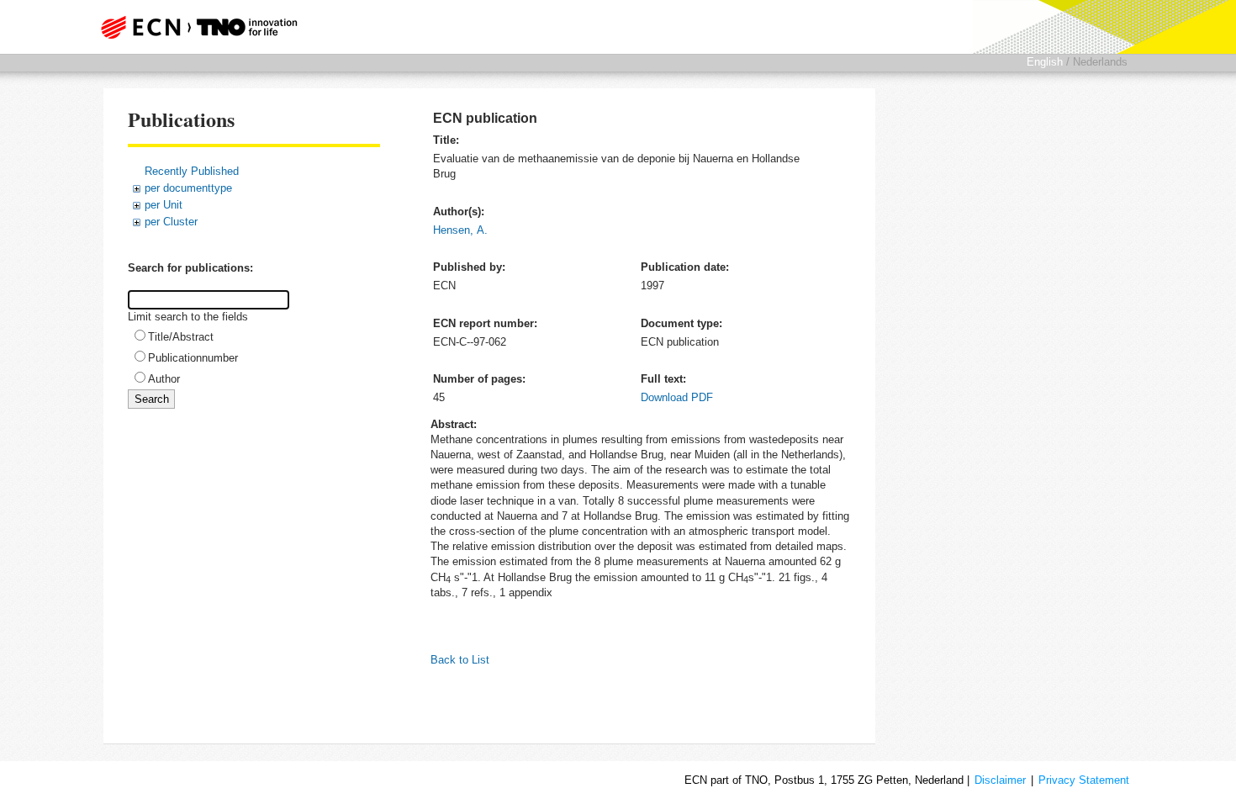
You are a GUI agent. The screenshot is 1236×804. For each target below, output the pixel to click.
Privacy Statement (1083, 780)
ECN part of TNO (193, 27)
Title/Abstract (181, 337)
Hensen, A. (460, 230)
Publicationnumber (193, 358)
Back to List (459, 659)
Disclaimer (1000, 780)
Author (164, 379)
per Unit (163, 204)
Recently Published (192, 171)
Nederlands (1100, 62)
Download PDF (677, 397)
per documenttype (188, 188)
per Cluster (171, 221)
